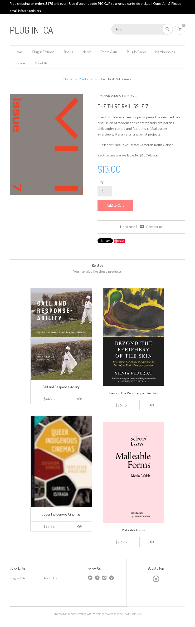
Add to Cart (115, 205)
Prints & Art (109, 52)
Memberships (165, 52)
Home (19, 52)
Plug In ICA (17, 578)
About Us (41, 63)
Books (68, 52)
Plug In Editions (43, 52)
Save (121, 241)
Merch (87, 52)
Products (86, 79)
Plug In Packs (136, 52)
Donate (20, 63)
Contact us (154, 227)
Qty (100, 182)
